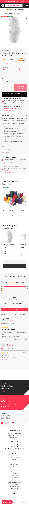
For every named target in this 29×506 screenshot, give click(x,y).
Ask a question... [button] (8, 110)
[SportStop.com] (3, 5)
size (5, 253)
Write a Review (18, 309)
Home (2, 13)
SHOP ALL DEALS (5, 406)
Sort (15, 314)
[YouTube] (13, 423)
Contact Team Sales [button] (9, 172)
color (5, 249)
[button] (21, 5)
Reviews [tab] (6, 304)
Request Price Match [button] (9, 162)
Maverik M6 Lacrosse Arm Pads (12, 13)
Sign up (3, 391)
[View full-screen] (26, 19)
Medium (9, 81)
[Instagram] (9, 423)
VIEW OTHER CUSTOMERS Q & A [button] (12, 108)
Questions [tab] (17, 304)
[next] (25, 202)
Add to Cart (14, 266)
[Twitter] (6, 423)
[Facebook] (2, 423)
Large (15, 81)
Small (3, 81)
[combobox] (15, 5)
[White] (3, 76)
